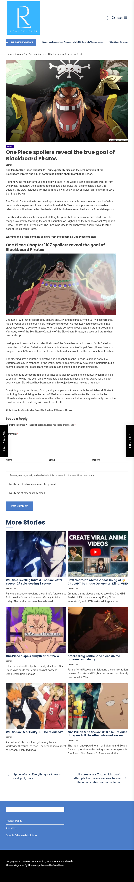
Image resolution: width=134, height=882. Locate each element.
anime (14, 410)
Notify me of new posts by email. (27, 493)
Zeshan (9, 165)
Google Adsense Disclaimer (21, 835)
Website (96, 459)
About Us (11, 828)
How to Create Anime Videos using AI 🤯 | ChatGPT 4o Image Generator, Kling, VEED (98, 581)
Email (52, 459)
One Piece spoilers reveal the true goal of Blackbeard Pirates (45, 410)
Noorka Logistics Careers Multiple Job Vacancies (63, 42)
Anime (9, 146)
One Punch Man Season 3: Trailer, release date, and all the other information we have (97, 735)
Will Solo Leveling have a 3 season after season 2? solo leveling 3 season (34, 581)
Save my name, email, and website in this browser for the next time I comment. (52, 475)
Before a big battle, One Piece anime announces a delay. (94, 657)
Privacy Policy (14, 820)
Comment (12, 433)
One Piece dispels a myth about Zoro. (33, 656)
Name (9, 459)
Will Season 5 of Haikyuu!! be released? (34, 732)
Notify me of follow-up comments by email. (33, 484)
